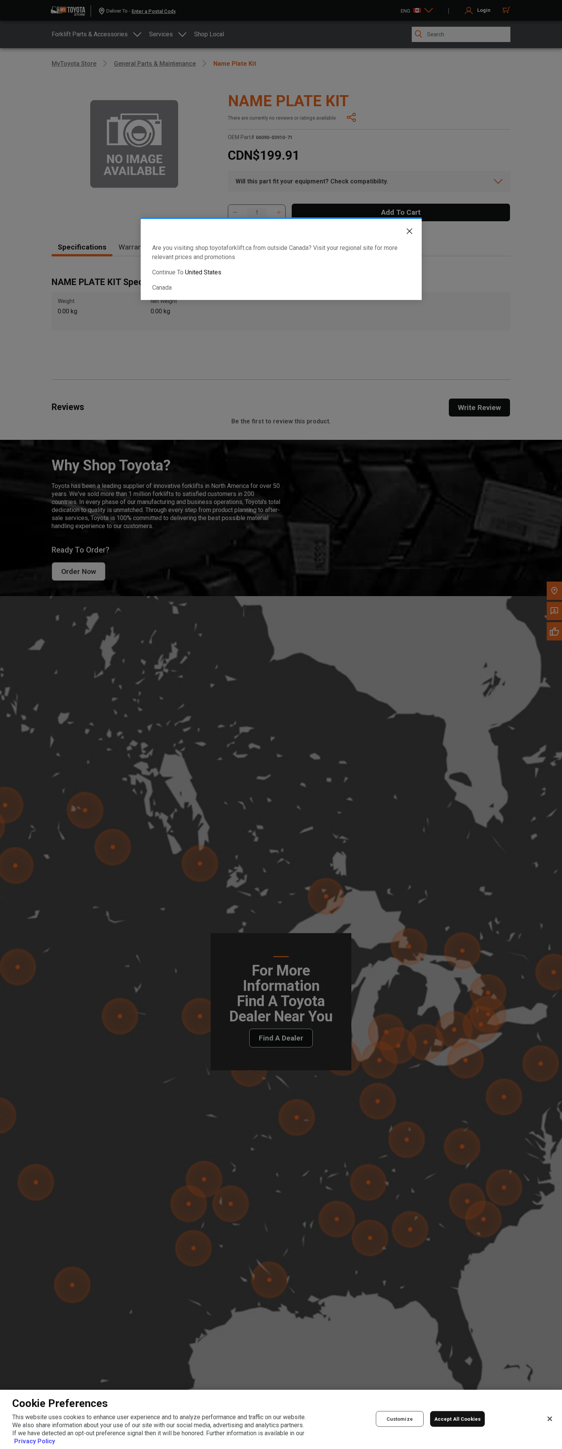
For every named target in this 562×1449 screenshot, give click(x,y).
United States (203, 272)
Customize (400, 1418)
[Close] (549, 1418)
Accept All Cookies (457, 1418)
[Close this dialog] (403, 233)
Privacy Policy (34, 1441)
